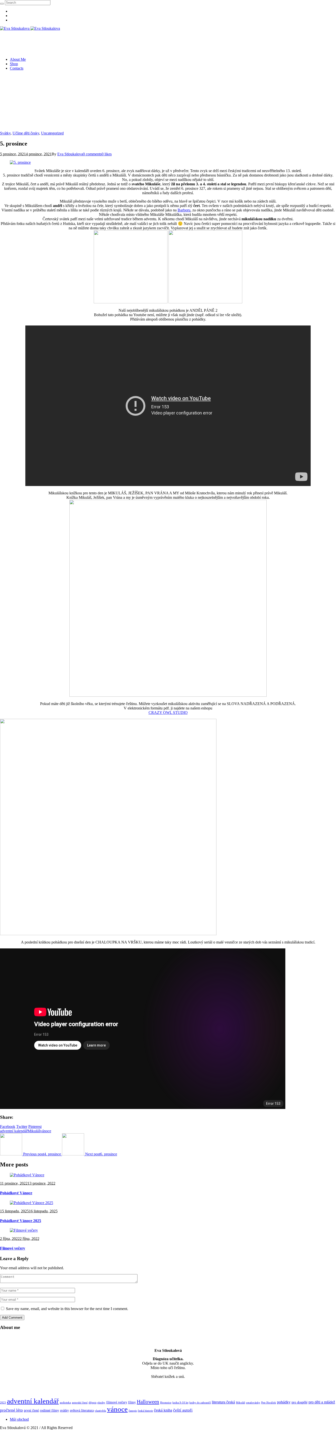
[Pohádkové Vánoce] (27, 1175)
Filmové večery (12, 1248)
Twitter (21, 1126)
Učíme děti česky (26, 133)
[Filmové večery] (24, 1230)
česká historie (145, 1410)
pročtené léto (11, 1410)
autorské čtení (80, 1402)
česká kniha (163, 1410)
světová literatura (82, 1410)
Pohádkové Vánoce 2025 (20, 1221)
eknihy (101, 1402)
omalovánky (253, 1402)
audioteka (65, 1402)
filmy (132, 1402)
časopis (133, 1410)
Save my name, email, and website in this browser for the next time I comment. (67, 1309)
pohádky (283, 1402)
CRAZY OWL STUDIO (168, 712)
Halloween (148, 1401)
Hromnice (165, 1402)
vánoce (45, 1131)
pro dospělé (299, 1402)
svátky (64, 1410)
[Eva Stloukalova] (30, 28)
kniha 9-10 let (180, 1402)
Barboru (184, 210)
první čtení (31, 1410)
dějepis (92, 1402)
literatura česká (223, 1402)
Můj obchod (19, 1419)
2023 (3, 1402)
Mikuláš (34, 1131)
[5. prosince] (20, 162)
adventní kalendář (14, 1131)
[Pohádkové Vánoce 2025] (31, 1203)
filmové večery (116, 1402)
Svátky (5, 133)
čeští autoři (183, 1410)
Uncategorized (52, 133)
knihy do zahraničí (200, 1402)
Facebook (7, 1126)
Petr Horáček (268, 1402)
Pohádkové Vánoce (16, 1193)
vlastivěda (100, 1410)
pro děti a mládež (321, 1402)
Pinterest (35, 1126)
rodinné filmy (49, 1410)
